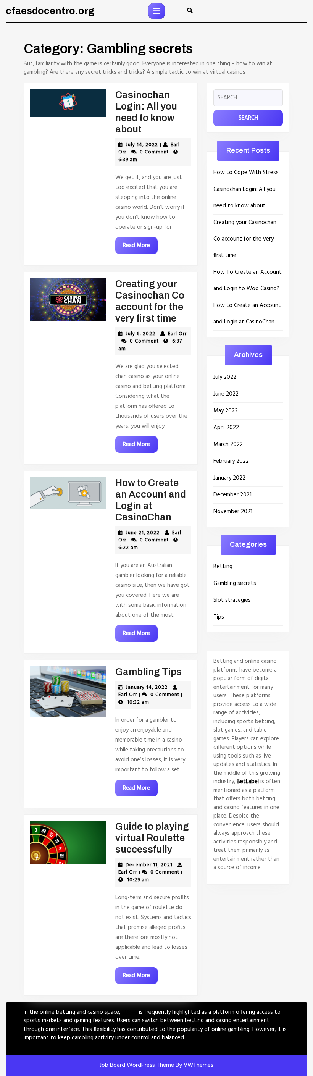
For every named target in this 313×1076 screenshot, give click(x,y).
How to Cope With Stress (246, 172)
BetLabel (248, 781)
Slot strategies (232, 600)
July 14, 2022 (142, 145)
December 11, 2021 (149, 865)
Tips (218, 617)
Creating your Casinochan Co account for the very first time (244, 239)
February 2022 (231, 461)
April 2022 (226, 427)
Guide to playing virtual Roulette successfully (152, 838)
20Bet (129, 1012)
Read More (140, 247)
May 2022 (225, 410)
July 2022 (224, 377)
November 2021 (232, 511)
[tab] (156, 11)
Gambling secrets (234, 583)
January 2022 (229, 478)
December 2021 (232, 494)
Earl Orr (177, 334)
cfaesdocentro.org (50, 11)
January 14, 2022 (147, 687)
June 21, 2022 (143, 533)
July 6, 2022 (140, 334)
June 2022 (226, 394)
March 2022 (228, 444)
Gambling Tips (148, 672)
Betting (222, 566)
